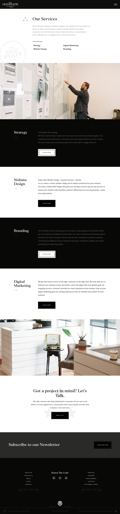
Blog (29, 481)
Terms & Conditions (89, 511)
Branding (67, 49)
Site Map (81, 511)
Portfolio (29, 475)
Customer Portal (91, 484)
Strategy (36, 45)
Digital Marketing (70, 45)
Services (28, 472)
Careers (91, 475)
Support (91, 481)
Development (91, 478)
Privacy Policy (98, 511)
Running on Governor (107, 511)
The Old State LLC (16, 511)
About (28, 478)
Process (91, 472)
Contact (28, 484)
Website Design (40, 49)
